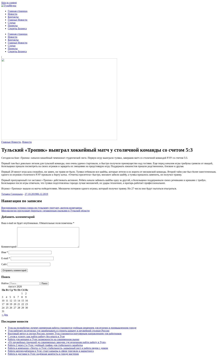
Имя (4, 252)
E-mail (5, 258)
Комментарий (9, 246)
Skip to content (9, 2)
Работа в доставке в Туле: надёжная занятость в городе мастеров (43, 354)
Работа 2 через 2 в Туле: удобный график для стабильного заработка (45, 345)
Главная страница (17, 11)
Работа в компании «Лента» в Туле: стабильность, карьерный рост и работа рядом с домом (58, 348)
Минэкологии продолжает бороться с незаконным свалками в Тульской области (45, 210)
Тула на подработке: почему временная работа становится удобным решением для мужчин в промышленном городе (72, 327)
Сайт (4, 264)
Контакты (13, 17)
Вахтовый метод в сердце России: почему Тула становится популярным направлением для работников (65, 333)
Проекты (13, 25)
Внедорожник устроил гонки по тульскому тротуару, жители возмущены (41, 207)
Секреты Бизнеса (17, 28)
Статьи (12, 22)
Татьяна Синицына (12, 194)
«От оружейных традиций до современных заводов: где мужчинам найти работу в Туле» (57, 342)
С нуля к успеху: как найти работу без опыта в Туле (36, 336)
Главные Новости (17, 19)
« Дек (5, 314)
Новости (12, 14)
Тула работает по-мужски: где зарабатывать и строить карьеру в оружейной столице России (58, 330)
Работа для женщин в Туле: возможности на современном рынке (43, 339)
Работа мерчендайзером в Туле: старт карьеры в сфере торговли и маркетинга (51, 351)
